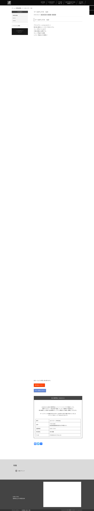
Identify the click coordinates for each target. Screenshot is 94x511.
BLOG (49, 14)
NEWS (54, 14)
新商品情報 (43, 14)
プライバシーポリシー (16, 510)
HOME (43, 2)
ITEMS (60, 2)
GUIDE (81, 2)
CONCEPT (51, 2)
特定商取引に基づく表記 (26, 510)
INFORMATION (70, 2)
